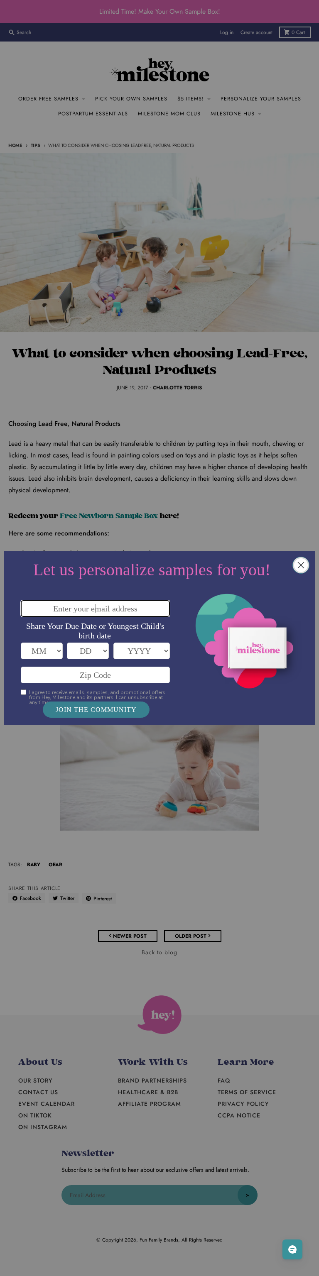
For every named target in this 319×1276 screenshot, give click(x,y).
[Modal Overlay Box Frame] (159, 638)
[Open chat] (292, 1249)
